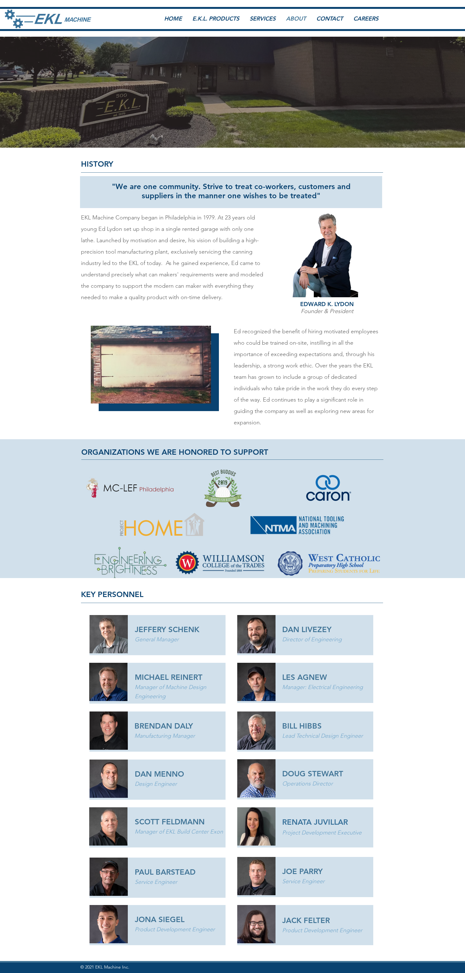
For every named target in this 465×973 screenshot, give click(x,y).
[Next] (394, 95)
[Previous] (71, 95)
